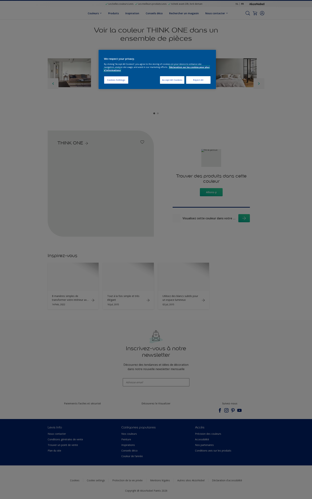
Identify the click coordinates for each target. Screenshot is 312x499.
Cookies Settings (116, 80)
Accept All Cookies (172, 80)
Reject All (198, 80)
